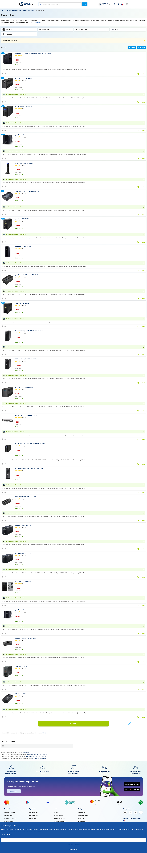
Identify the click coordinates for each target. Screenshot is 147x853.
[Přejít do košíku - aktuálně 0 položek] (127, 4)
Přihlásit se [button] (105, 5)
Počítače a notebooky (11, 10)
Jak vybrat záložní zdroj (10, 40)
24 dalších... (73, 724)
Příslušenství (22, 10)
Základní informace (59, 818)
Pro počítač (31, 10)
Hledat (84, 4)
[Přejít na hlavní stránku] (26, 4)
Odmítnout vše (73, 849)
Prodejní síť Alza (9, 821)
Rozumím (73, 840)
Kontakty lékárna (58, 815)
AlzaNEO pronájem (83, 815)
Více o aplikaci (12, 791)
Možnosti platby (8, 815)
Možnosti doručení (9, 812)
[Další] (129, 723)
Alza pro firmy (82, 812)
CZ (126, 820)
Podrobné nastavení (73, 845)
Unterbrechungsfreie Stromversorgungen (37, 754)
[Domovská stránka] (2, 11)
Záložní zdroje (40, 10)
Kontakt (56, 812)
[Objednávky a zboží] (115, 4)
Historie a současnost (60, 821)
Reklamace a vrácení (10, 818)
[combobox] (60, 4)
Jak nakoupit (32, 818)
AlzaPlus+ (81, 818)
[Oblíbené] (118, 4)
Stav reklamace (33, 815)
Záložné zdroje (26, 752)
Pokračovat (38, 22)
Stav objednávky (33, 812)
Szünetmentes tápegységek (39, 758)
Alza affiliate (81, 821)
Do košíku (142, 74)
